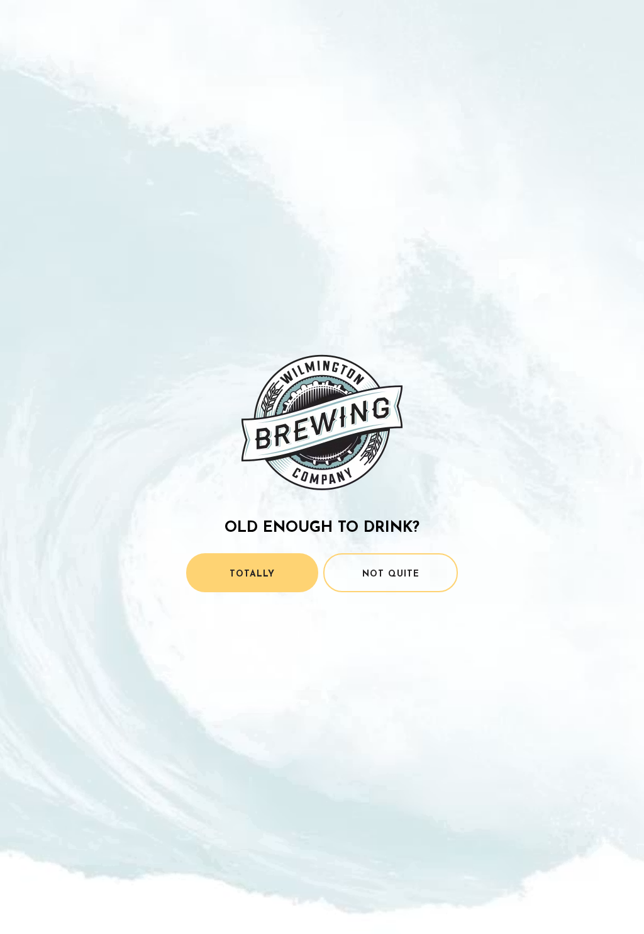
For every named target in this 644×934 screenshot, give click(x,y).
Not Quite (390, 574)
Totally (252, 574)
